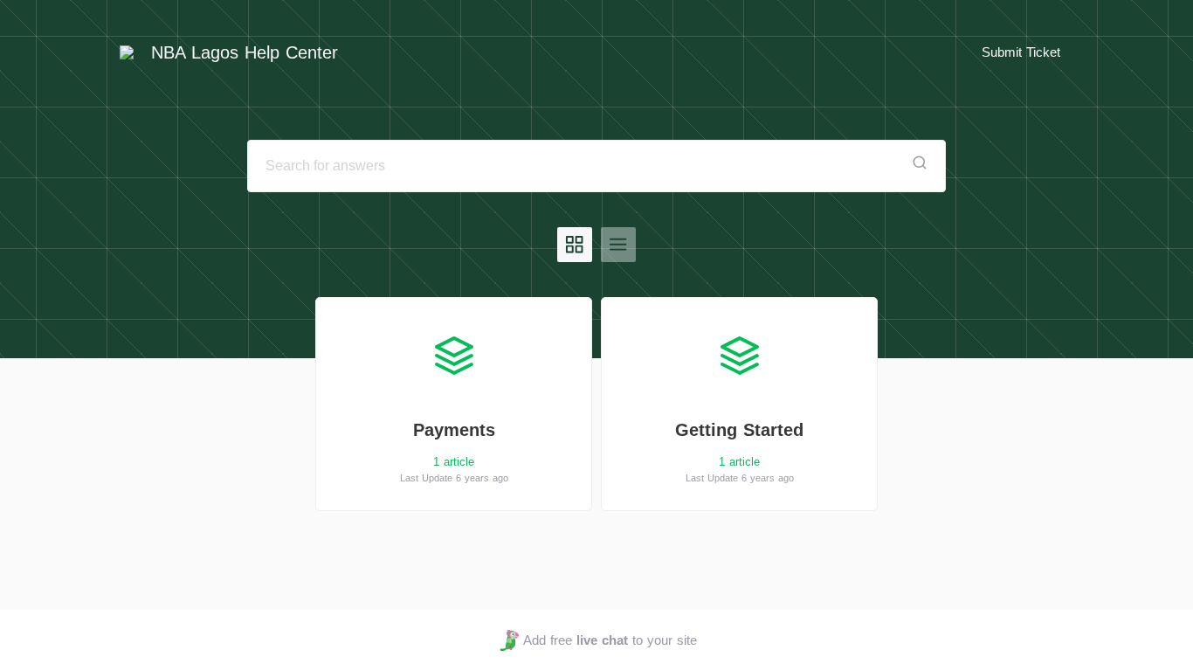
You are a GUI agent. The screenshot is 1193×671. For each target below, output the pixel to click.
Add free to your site (609, 640)
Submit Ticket (1021, 52)
